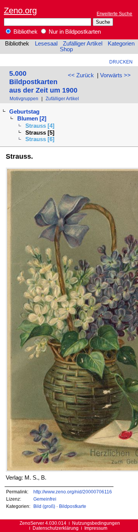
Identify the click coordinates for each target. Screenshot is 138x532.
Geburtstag (24, 112)
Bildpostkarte (72, 506)
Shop (66, 49)
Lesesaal (46, 44)
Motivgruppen (24, 98)
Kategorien (121, 44)
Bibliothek (25, 32)
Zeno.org (20, 10)
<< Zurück (81, 75)
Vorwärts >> (115, 75)
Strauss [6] (39, 139)
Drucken (121, 61)
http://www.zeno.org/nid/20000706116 (72, 491)
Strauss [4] (39, 126)
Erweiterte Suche (114, 13)
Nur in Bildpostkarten (74, 32)
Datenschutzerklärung (56, 527)
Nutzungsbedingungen (96, 523)
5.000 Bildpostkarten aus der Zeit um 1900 (43, 81)
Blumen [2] (31, 119)
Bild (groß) (44, 506)
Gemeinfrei (44, 498)
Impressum (95, 527)
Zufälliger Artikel (82, 44)
